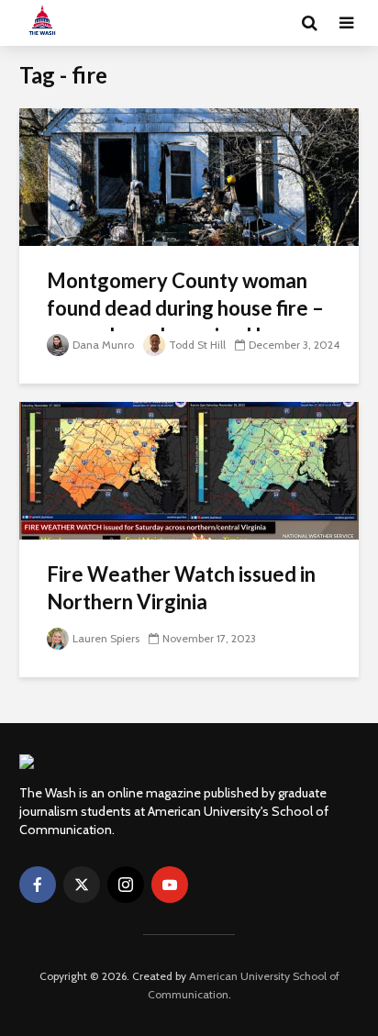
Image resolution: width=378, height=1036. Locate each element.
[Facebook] (37, 884)
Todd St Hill (197, 344)
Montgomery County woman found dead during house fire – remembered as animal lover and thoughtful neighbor (185, 321)
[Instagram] (125, 884)
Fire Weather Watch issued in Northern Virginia (181, 588)
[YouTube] (169, 884)
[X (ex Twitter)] (81, 884)
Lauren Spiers (105, 638)
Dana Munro (103, 344)
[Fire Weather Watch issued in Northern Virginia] (189, 469)
